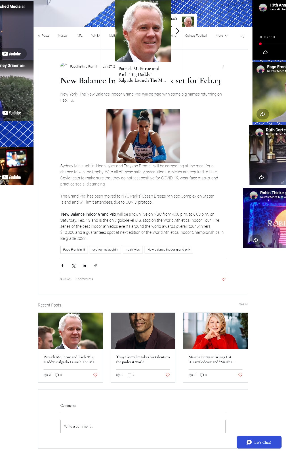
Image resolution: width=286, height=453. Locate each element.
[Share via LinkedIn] (84, 265)
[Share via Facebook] (62, 265)
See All (243, 304)
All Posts (43, 35)
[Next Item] (177, 31)
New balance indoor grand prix (168, 249)
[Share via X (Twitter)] (73, 265)
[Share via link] (95, 265)
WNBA (95, 35)
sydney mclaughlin (105, 249)
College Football (196, 35)
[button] (242, 36)
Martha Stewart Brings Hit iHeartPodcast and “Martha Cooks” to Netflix (210, 359)
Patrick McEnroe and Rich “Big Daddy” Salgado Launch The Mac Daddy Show (70, 359)
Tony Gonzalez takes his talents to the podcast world (143, 359)
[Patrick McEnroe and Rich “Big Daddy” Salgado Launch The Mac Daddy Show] (70, 331)
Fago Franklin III (74, 249)
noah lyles (133, 249)
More (219, 35)
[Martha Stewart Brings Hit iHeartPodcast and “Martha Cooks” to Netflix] (215, 331)
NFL (79, 35)
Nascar (63, 35)
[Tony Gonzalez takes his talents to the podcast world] (143, 331)
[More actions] (223, 66)
